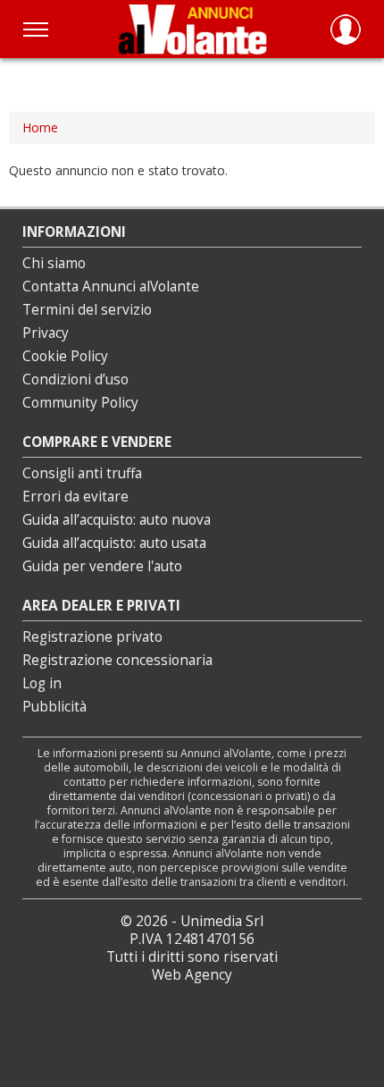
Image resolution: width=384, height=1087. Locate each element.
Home (40, 127)
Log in (42, 683)
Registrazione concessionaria (117, 660)
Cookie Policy (65, 356)
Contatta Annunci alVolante (110, 286)
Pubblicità (54, 706)
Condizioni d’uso (75, 379)
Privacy (45, 333)
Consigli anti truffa (82, 473)
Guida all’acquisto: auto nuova (116, 519)
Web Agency (192, 974)
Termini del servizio (87, 309)
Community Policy (80, 402)
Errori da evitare (75, 496)
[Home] (192, 29)
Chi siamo (54, 263)
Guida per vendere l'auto (102, 566)
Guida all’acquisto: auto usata (114, 543)
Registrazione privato (92, 637)
